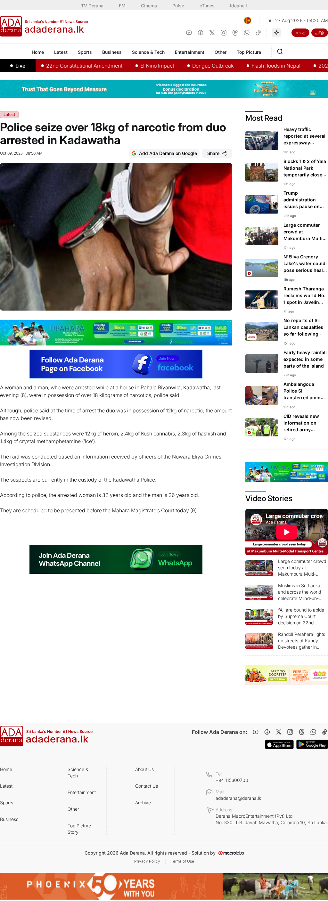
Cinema (149, 5)
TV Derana (92, 5)
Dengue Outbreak (195, 65)
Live (20, 65)
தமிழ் (320, 32)
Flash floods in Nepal (258, 65)
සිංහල (300, 32)
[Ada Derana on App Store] (279, 744)
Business (9, 819)
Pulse (178, 5)
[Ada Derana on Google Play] (312, 744)
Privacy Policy (147, 861)
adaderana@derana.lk (238, 798)
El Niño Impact (140, 65)
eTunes (207, 5)
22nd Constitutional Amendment (67, 65)
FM (122, 5)
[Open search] (281, 50)
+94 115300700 (232, 780)
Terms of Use (182, 861)
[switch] (276, 32)
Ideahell (238, 5)
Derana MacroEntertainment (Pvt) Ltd (272, 819)
